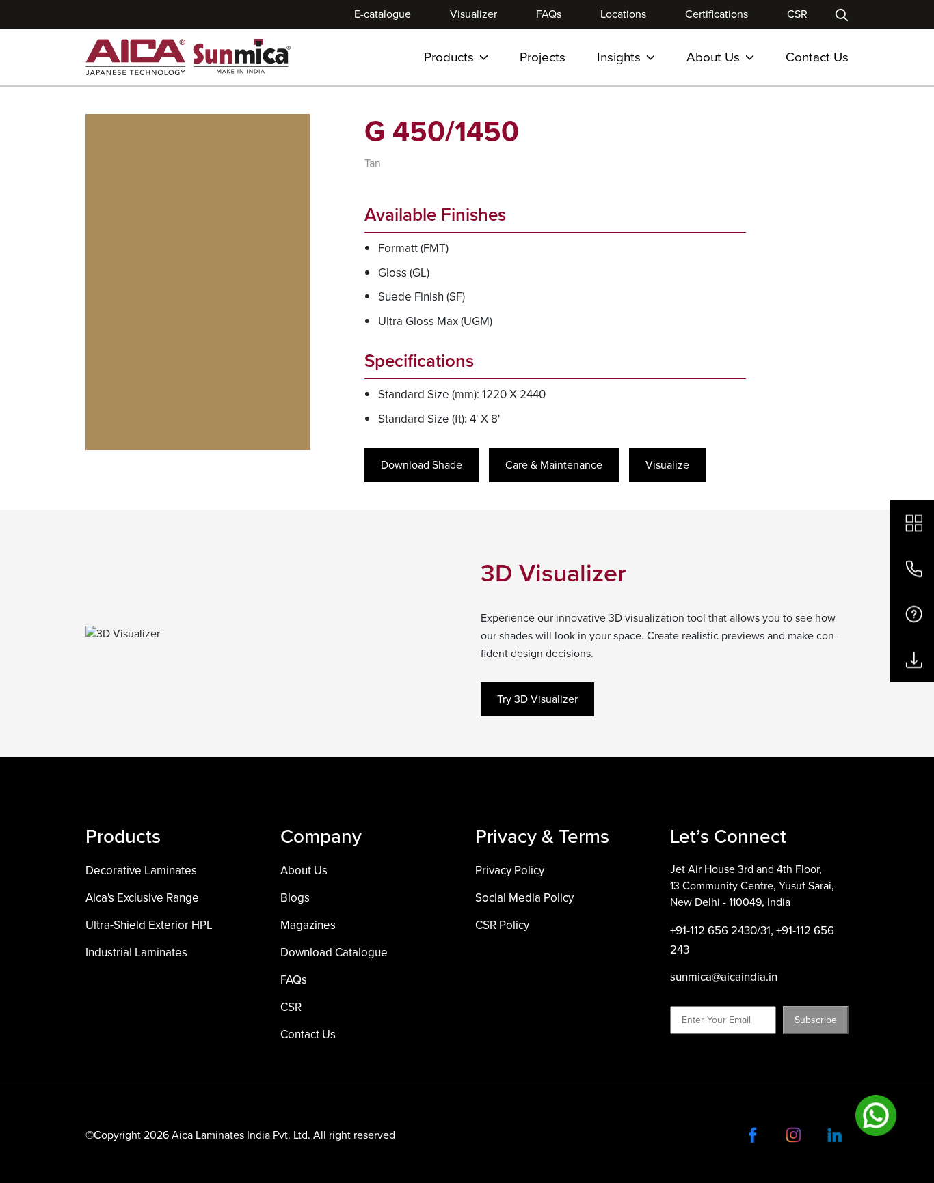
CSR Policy (502, 925)
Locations (623, 14)
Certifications (716, 14)
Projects (542, 57)
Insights (619, 57)
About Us (713, 57)
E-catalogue (382, 14)
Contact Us (817, 57)
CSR (797, 14)
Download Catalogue (334, 952)
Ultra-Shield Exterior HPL (149, 925)
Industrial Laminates (136, 952)
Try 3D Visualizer (537, 699)
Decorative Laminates (141, 870)
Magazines (308, 925)
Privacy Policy (509, 870)
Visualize (667, 465)
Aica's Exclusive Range (142, 897)
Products (449, 57)
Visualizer (473, 14)
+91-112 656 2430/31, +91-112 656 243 (752, 940)
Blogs (295, 897)
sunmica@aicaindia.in (723, 977)
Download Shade (421, 465)
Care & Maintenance (553, 465)
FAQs (548, 14)
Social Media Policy (524, 897)
